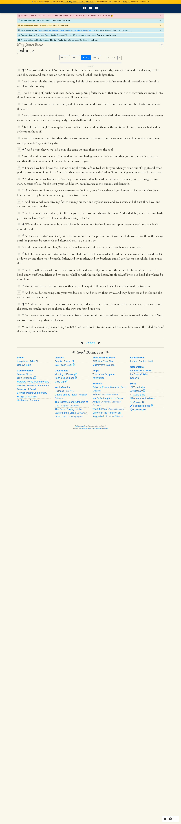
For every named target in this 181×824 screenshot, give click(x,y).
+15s (98, 57)
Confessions (137, 357)
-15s (76, 57)
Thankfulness (108, 409)
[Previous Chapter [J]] (85, 8)
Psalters (59, 357)
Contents (90, 342)
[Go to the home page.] (165, 819)
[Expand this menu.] (176, 819)
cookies (58, 16)
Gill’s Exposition (26, 378)
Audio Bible (139, 394)
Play (87, 57)
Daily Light (61, 381)
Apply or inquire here (106, 35)
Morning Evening (66, 374)
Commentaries (25, 370)
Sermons (97, 383)
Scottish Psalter (64, 361)
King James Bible (27, 361)
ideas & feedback (60, 25)
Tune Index (139, 387)
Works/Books (62, 387)
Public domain (80, 426)
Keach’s (134, 378)
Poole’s (67, 30)
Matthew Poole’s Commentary (33, 385)
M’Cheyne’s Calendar (103, 365)
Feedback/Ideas (142, 405)
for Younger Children (141, 370)
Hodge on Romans (27, 396)
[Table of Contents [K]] (91, 8)
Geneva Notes (24, 374)
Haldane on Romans (28, 400)
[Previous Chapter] (82, 342)
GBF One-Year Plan (61, 20)
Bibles (20, 357)
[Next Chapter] (98, 342)
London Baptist (141, 361)
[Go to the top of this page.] (170, 819)
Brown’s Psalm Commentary (32, 392)
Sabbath (105, 394)
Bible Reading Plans (103, 357)
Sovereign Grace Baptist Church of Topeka (94, 428)
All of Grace (69, 416)
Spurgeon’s (48, 30)
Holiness (64, 391)
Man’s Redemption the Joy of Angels (107, 401)
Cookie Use (139, 409)
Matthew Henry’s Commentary (33, 381)
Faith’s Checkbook (65, 378)
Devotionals (61, 370)
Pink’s (86, 30)
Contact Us (139, 402)
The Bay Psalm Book (59, 40)
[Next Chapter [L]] (97, 8)
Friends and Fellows (144, 398)
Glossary (138, 391)
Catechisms (137, 367)
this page (126, 2)
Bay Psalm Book (64, 365)
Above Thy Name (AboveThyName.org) (79, 2)
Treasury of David (26, 389)
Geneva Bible (24, 365)
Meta (133, 383)
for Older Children (139, 374)
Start (65, 57)
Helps (95, 370)
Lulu (95, 40)
